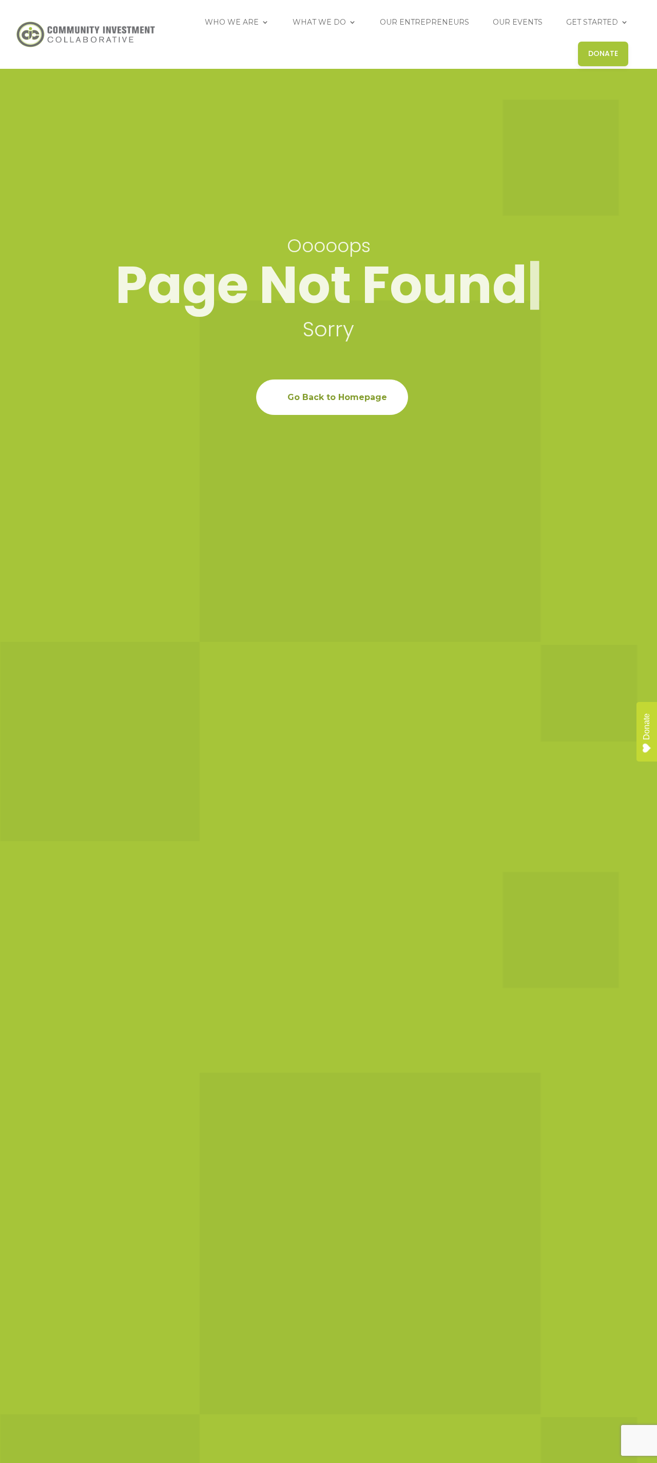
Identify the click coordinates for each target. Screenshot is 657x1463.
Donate (646, 726)
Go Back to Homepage (337, 397)
